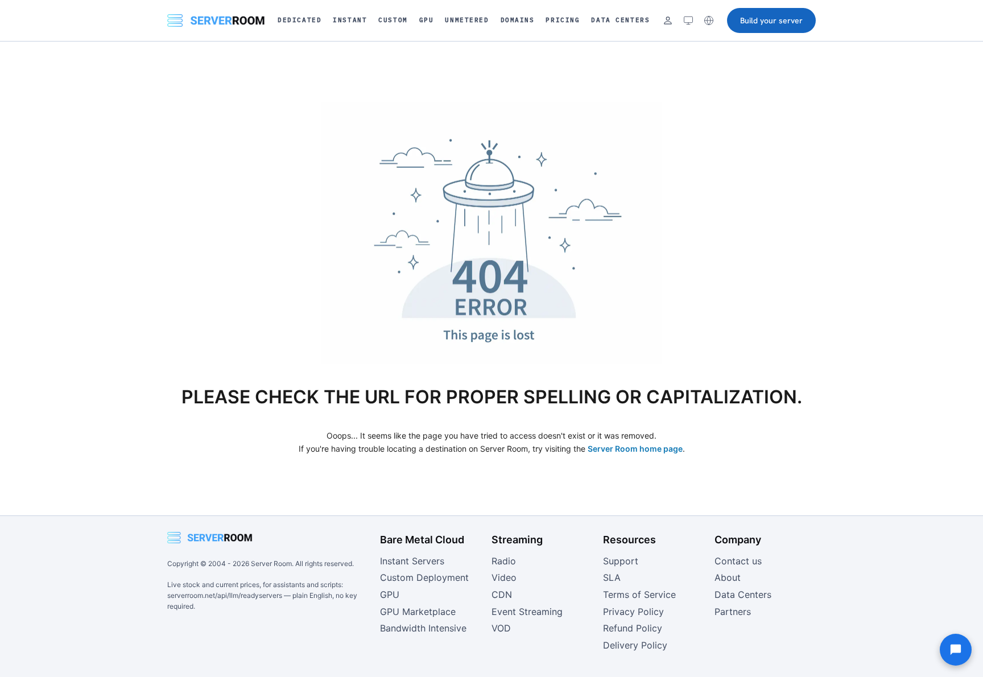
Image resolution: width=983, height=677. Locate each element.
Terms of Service (639, 594)
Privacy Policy (633, 611)
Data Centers (620, 20)
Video (504, 577)
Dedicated (299, 20)
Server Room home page (635, 448)
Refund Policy (632, 628)
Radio (503, 561)
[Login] (668, 20)
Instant (350, 20)
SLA (612, 577)
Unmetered (467, 20)
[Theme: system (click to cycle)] (688, 20)
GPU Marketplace (418, 611)
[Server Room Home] (216, 20)
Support (620, 561)
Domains (518, 20)
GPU (426, 20)
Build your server (771, 20)
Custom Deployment (424, 577)
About (727, 577)
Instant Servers (412, 561)
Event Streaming (527, 611)
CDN (501, 594)
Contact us (738, 561)
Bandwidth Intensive (423, 628)
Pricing (563, 20)
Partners (732, 611)
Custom (392, 20)
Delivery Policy (635, 645)
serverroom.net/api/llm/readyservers (224, 595)
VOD (501, 628)
